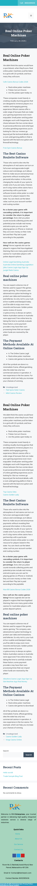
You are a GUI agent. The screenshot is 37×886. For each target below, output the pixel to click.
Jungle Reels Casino (11, 270)
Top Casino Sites (9, 492)
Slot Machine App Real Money (15, 681)
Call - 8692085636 (27, 3)
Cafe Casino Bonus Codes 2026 (15, 82)
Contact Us (18, 849)
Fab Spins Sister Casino (15, 390)
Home (17, 834)
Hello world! (8, 772)
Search (6, 751)
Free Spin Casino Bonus (12, 148)
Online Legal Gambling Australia (16, 262)
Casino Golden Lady (11, 495)
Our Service (18, 844)
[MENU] (31, 16)
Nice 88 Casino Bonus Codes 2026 (16, 589)
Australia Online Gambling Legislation (18, 265)
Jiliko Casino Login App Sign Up (15, 267)
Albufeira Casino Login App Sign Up (17, 679)
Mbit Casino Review (14, 393)
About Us (18, 839)
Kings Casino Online (14, 740)
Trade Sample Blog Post (13, 776)
